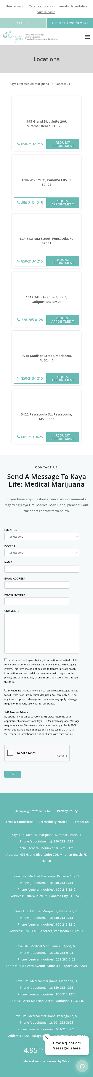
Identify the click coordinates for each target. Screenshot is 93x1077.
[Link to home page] (41, 36)
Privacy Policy (67, 811)
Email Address (14, 578)
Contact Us (62, 84)
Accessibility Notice (52, 822)
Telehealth (37, 6)
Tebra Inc (45, 811)
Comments (11, 611)
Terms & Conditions (18, 822)
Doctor (9, 546)
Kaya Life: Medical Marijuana (29, 84)
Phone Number (14, 594)
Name (8, 562)
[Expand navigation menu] (87, 37)
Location (10, 530)
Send (13, 774)
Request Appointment (62, 144)
